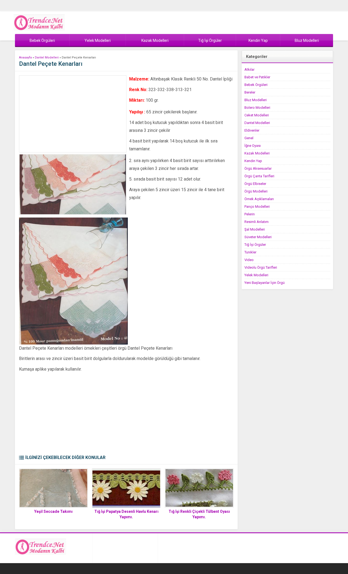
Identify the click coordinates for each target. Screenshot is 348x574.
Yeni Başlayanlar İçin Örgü (264, 283)
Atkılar (249, 69)
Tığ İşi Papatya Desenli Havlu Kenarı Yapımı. (126, 514)
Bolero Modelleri (257, 108)
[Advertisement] (73, 114)
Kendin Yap (253, 161)
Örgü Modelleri (256, 191)
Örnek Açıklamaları (259, 199)
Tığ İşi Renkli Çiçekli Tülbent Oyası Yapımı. (199, 514)
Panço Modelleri (257, 206)
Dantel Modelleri (47, 57)
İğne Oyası (252, 146)
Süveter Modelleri (258, 237)
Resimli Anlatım (256, 222)
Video (249, 260)
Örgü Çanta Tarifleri (259, 176)
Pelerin (249, 214)
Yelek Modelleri (256, 275)
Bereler (249, 92)
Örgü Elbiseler (255, 184)
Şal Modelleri (254, 229)
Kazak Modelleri (257, 153)
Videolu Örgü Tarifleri (260, 267)
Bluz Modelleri (255, 100)
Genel (248, 138)
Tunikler (250, 252)
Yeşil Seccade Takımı (53, 511)
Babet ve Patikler (257, 77)
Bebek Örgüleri (256, 85)
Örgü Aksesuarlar (258, 168)
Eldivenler (251, 130)
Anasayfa (25, 57)
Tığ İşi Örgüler (255, 245)
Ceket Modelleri (256, 115)
